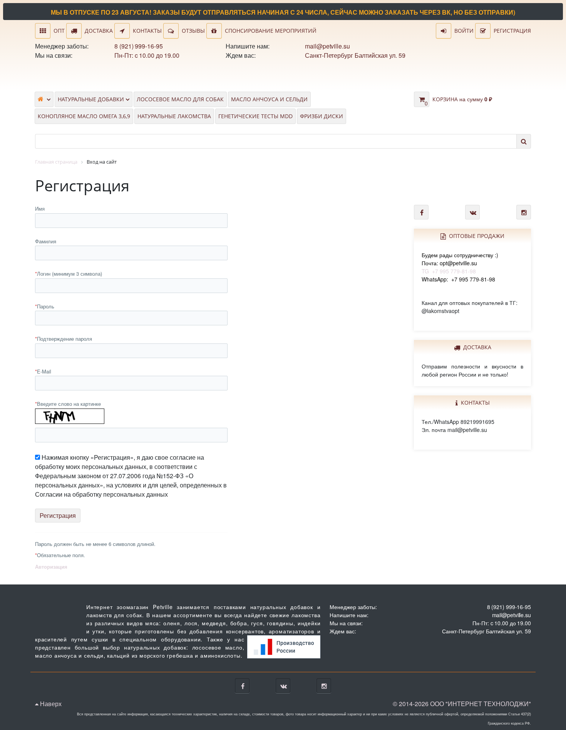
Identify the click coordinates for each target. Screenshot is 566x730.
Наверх (50, 703)
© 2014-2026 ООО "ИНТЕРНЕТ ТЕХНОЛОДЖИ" (462, 703)
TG (460, 263)
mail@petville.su (327, 46)
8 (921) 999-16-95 (138, 46)
